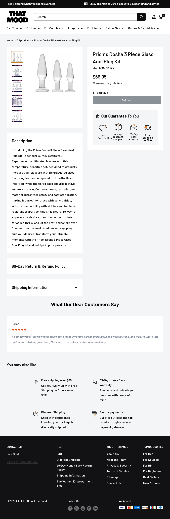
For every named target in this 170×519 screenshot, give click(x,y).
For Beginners (152, 471)
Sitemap (112, 477)
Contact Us (114, 483)
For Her (31, 28)
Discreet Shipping (69, 459)
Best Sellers (151, 477)
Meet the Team (116, 459)
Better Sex (113, 28)
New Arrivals (151, 483)
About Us (113, 454)
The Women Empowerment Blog (75, 483)
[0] (161, 17)
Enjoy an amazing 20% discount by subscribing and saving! (124, 3)
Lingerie (73, 28)
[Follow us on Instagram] (83, 508)
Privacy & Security (119, 465)
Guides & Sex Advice (141, 28)
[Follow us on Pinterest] (89, 508)
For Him (92, 28)
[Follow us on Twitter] (76, 508)
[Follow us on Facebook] (70, 508)
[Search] (141, 17)
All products (24, 40)
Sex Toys (12, 28)
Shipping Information (71, 475)
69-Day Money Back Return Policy (74, 467)
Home (10, 40)
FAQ (59, 454)
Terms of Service (118, 471)
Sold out (127, 100)
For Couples (52, 28)
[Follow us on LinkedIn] (95, 508)
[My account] (154, 17)
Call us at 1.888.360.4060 (22, 461)
